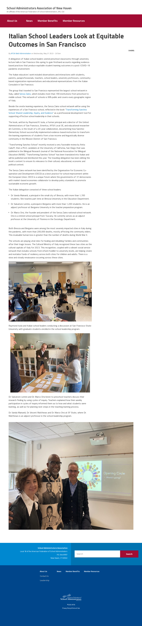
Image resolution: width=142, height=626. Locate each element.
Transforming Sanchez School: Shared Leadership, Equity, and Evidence (48, 111)
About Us (12, 21)
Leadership (44, 580)
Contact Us (44, 576)
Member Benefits (48, 21)
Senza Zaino (25, 93)
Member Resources (74, 21)
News (29, 21)
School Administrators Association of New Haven (39, 8)
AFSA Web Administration (21, 53)
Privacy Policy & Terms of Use (71, 608)
